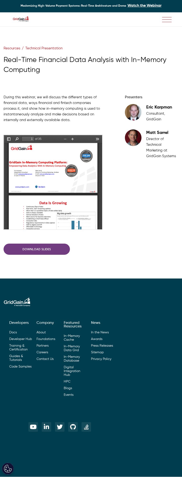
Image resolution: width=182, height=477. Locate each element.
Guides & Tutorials (16, 358)
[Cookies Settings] (8, 469)
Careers (42, 352)
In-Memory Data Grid (72, 348)
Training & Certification (18, 347)
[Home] (23, 19)
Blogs (68, 388)
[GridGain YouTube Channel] (33, 427)
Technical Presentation (44, 48)
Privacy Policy (101, 359)
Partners (42, 345)
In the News (100, 332)
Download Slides (37, 249)
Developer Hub (20, 339)
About (41, 332)
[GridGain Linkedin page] (46, 427)
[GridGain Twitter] (59, 427)
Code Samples (20, 366)
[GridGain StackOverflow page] (86, 427)
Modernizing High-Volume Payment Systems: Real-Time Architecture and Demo (91, 6)
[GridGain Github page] (73, 427)
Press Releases (102, 345)
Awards (96, 339)
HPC (67, 381)
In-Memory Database (72, 358)
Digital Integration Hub (72, 371)
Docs (13, 332)
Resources (12, 48)
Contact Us (45, 359)
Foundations (45, 339)
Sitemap (97, 352)
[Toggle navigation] (167, 19)
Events (68, 395)
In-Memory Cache (72, 337)
